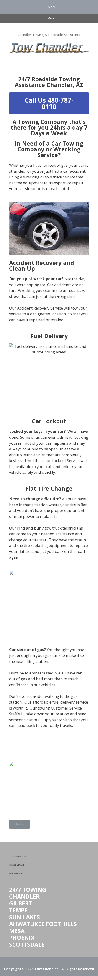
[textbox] (49, 864)
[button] (49, 103)
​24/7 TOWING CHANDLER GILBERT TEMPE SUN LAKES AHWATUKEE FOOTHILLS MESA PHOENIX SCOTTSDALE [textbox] (43, 917)
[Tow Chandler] (49, 47)
